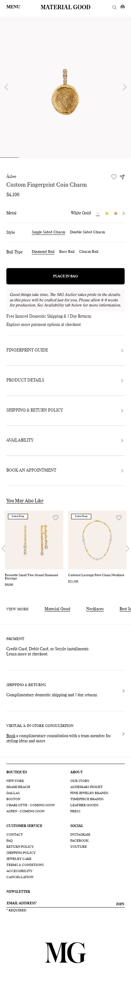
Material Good (57, 609)
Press (75, 811)
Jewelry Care (18, 859)
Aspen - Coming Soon (25, 811)
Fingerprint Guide (27, 350)
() (123, 7)
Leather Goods (84, 805)
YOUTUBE (78, 846)
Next (124, 87)
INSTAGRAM (80, 834)
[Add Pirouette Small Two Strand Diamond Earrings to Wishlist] (55, 517)
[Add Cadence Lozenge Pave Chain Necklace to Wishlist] (118, 517)
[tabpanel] (65, 87)
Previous (6, 87)
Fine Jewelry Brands (89, 793)
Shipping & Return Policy (34, 411)
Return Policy (20, 846)
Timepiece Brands (87, 799)
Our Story (79, 781)
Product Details (25, 380)
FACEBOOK (79, 840)
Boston (13, 799)
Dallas (13, 793)
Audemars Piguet (86, 787)
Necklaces (95, 609)
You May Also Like (25, 501)
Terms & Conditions (25, 865)
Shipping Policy (21, 852)
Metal (11, 213)
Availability (19, 441)
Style (10, 233)
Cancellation (19, 877)
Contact (14, 834)
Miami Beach (18, 787)
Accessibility (19, 871)
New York (15, 781)
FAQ (9, 840)
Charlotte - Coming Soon (30, 805)
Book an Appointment (31, 471)
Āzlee (11, 177)
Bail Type (14, 252)
